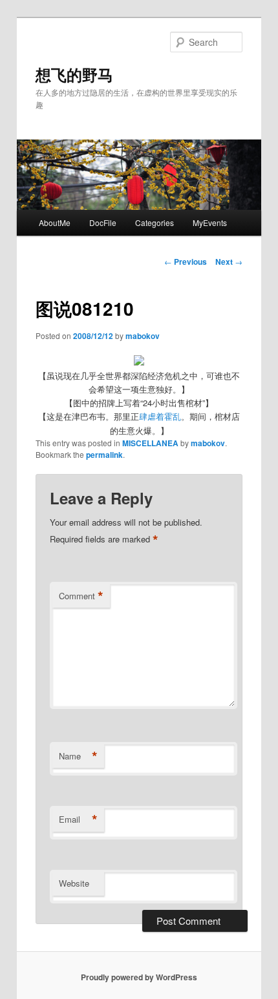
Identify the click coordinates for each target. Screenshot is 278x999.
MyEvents (210, 222)
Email (78, 819)
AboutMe (54, 222)
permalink (104, 454)
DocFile (102, 222)
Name (78, 756)
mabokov (142, 336)
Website (74, 883)
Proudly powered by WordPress (139, 977)
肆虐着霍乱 (160, 416)
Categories (154, 222)
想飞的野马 (74, 74)
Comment (81, 596)
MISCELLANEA (150, 443)
